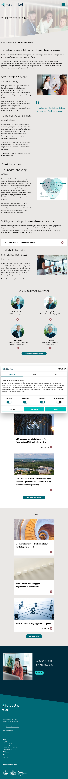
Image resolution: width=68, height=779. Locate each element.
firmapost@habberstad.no (12, 727)
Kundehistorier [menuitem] (6, 752)
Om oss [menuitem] (4, 756)
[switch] (25, 402)
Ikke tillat (12, 409)
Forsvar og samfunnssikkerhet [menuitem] (11, 747)
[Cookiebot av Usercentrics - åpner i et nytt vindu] (58, 369)
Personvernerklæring (8, 730)
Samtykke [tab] (12, 374)
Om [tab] (56, 374)
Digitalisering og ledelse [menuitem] (9, 743)
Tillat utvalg (34, 409)
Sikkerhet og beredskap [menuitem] (9, 745)
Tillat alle (55, 409)
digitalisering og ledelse (9, 43)
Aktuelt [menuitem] (4, 754)
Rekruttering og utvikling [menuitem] (9, 749)
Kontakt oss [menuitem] (5, 757)
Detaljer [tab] (34, 374)
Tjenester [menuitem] (5, 741)
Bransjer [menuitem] (5, 751)
